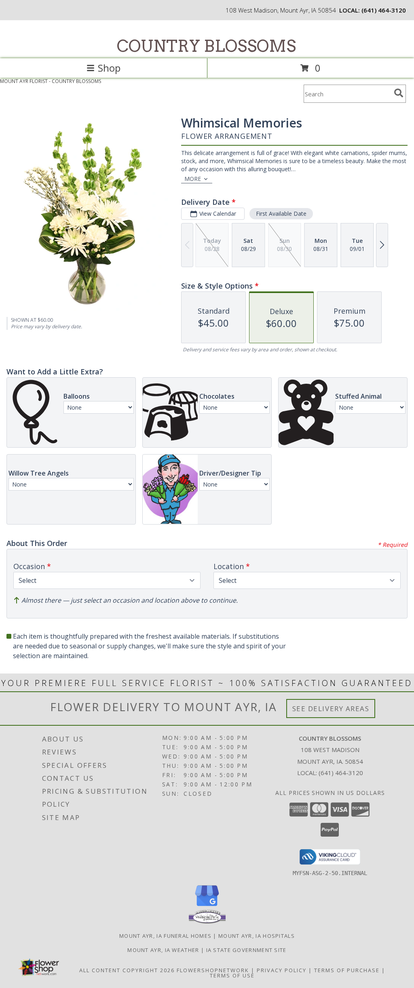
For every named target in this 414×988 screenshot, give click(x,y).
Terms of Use (232, 975)
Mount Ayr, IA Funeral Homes (165, 935)
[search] (399, 93)
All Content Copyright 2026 (127, 970)
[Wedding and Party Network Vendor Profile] (207, 921)
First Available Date (281, 213)
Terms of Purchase (347, 970)
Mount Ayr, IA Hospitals (256, 935)
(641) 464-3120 (383, 10)
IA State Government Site (246, 950)
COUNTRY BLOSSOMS (206, 46)
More (192, 179)
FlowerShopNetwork (213, 970)
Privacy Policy (281, 970)
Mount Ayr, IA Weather (163, 950)
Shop (109, 67)
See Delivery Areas (331, 708)
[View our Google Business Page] (207, 906)
